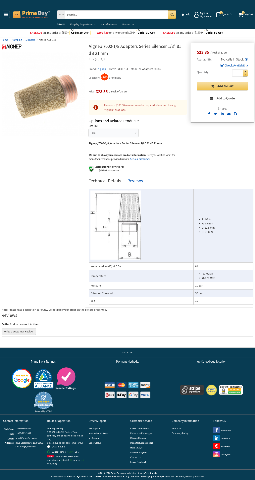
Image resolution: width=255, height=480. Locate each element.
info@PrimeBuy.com (26, 437)
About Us (176, 428)
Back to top (127, 352)
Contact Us (135, 457)
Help (187, 14)
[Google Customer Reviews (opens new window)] (22, 378)
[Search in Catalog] (172, 14)
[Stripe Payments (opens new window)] (192, 390)
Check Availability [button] (236, 65)
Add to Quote (226, 98)
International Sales (98, 433)
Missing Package (138, 437)
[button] (246, 59)
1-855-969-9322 (23, 428)
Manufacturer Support (141, 442)
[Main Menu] (6, 14)
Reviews (135, 180)
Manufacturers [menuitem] (109, 24)
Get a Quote (94, 428)
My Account (94, 437)
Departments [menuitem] (83, 24)
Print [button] (235, 114)
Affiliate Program (138, 452)
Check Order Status (139, 428)
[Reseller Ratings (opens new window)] (66, 378)
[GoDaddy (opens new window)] (231, 390)
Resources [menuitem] (128, 24)
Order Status (95, 442)
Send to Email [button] (229, 114)
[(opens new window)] (43, 135)
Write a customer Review (18, 331)
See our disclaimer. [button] (140, 159)
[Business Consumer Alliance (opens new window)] (44, 379)
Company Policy (180, 433)
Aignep (102, 69)
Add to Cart (225, 86)
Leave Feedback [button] (138, 461)
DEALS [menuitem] (61, 24)
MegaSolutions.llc (148, 473)
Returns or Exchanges (141, 433)
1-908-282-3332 (23, 433)
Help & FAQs (136, 447)
